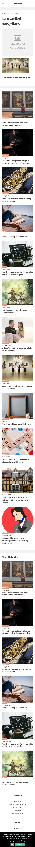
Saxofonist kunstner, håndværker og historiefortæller (16, 200)
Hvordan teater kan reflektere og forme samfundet (15, 311)
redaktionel (5, 492)
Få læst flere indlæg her (17, 77)
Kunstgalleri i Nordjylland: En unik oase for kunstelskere (17, 387)
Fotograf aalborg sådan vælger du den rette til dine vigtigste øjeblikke (16, 162)
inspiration (5, 117)
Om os (17, 831)
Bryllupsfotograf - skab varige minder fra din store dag (17, 349)
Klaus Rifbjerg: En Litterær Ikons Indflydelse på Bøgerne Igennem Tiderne (15, 500)
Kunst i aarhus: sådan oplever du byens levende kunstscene (15, 124)
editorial (4, 231)
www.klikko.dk (19, 813)
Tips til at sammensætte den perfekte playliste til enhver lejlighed (17, 273)
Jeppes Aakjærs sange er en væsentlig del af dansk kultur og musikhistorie (15, 540)
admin (16, 13)
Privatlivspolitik (20, 844)
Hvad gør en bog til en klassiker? (15, 236)
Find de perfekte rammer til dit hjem (16, 424)
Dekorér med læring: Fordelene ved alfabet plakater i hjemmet (16, 460)
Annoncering (18, 828)
